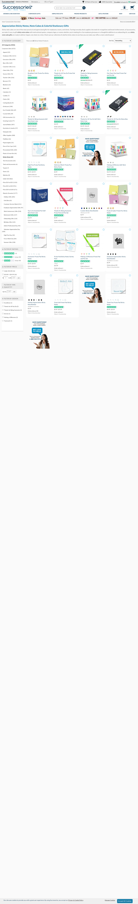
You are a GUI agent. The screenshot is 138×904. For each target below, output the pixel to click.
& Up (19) (18, 257)
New (120, 13)
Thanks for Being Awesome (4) (13, 310)
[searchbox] (69, 7)
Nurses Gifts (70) (8, 74)
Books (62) (6, 88)
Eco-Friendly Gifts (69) (9, 110)
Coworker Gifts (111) (9, 66)
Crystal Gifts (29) (8, 114)
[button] (8, 2)
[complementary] (69, 18)
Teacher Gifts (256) (8, 77)
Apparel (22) (6, 52)
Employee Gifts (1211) (9, 56)
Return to (127, 21)
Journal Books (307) (9, 124)
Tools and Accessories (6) (10, 164)
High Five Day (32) (9, 235)
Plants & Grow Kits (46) (10, 153)
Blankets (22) (7, 85)
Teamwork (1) (8, 321)
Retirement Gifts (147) (10, 215)
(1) (16, 253)
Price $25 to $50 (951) (9, 186)
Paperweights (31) (8, 142)
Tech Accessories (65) (9, 160)
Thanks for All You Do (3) (11, 306)
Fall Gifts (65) (8, 200)
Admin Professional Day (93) (12, 226)
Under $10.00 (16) (9, 271)
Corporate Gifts (34, 13)
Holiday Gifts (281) (9, 197)
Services (132, 13)
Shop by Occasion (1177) (10, 193)
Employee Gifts (57, 13)
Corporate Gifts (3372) (8, 48)
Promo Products (80, 13)
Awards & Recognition (11, 13)
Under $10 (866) (8, 179)
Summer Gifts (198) (9, 242)
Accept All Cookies (124, 901)
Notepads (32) (7, 132)
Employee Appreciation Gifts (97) (13, 207)
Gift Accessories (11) (9, 117)
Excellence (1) (8, 303)
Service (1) (7, 313)
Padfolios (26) (7, 139)
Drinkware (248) (8, 106)
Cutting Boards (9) (8, 103)
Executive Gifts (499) (9, 59)
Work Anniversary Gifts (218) (12, 211)
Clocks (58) (6, 99)
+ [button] (2, 41)
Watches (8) (6, 175)
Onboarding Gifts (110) (10, 218)
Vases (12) (6, 171)
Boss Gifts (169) (7, 63)
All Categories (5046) (8, 45)
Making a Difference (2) (11, 317)
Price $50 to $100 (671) (10, 189)
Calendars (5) (7, 92)
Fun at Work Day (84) (10, 238)
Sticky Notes (38, 41)
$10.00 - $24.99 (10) (10, 274)
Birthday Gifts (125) (9, 222)
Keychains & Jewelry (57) (10, 128)
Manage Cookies (110, 900)
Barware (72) (7, 81)
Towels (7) (6, 168)
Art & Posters (103, 13)
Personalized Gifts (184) (10, 150)
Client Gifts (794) (8, 70)
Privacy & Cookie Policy (75, 900)
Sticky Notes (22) (8, 157)
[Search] (84, 7)
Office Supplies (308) (9, 135)
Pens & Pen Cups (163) (9, 146)
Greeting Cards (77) (9, 121)
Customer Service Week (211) (12, 204)
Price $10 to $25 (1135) (10, 182)
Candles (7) (6, 95)
